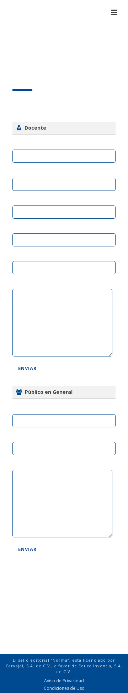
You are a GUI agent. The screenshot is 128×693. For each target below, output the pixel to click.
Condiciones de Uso (64, 688)
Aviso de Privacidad (64, 681)
